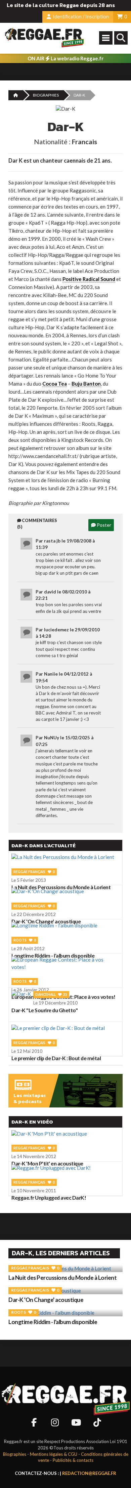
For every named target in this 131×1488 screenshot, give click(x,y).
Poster (103, 525)
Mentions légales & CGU (53, 1454)
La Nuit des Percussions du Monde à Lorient (62, 1277)
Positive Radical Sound (88, 279)
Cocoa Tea (54, 384)
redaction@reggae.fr (89, 1473)
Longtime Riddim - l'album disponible (52, 1321)
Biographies (46, 95)
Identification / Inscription (80, 16)
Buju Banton (86, 384)
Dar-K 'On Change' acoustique (45, 1299)
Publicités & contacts (73, 1460)
